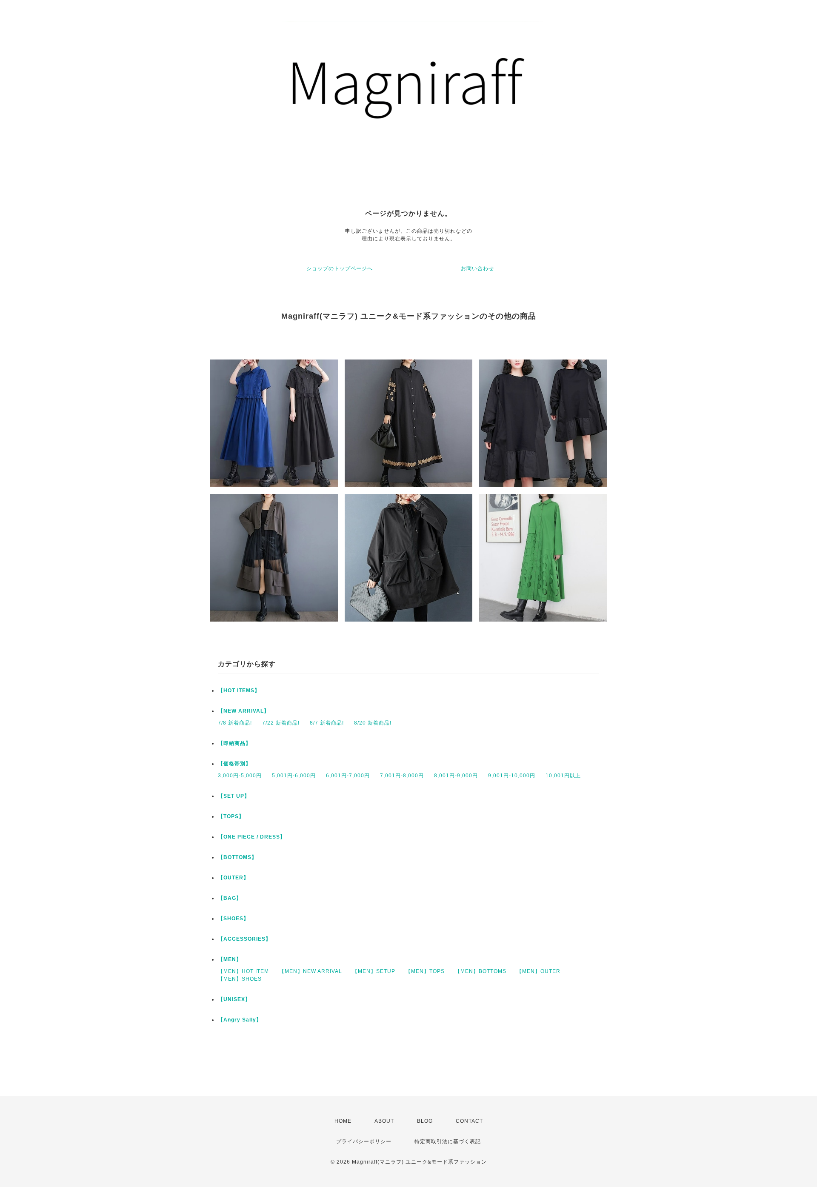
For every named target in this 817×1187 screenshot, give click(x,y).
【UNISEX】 (234, 999)
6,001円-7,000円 (348, 776)
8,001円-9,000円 (456, 776)
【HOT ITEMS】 (239, 690)
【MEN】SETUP (373, 971)
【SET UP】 (234, 796)
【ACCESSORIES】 (244, 939)
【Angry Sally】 (240, 1020)
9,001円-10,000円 (511, 776)
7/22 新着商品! (281, 723)
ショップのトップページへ (339, 268)
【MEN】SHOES (240, 979)
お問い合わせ (477, 268)
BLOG (425, 1121)
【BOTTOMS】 (237, 857)
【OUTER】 (233, 878)
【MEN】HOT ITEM (243, 971)
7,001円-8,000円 (402, 776)
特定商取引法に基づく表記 (447, 1141)
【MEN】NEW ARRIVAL (310, 971)
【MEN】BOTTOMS (480, 971)
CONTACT (469, 1121)
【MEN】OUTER (538, 971)
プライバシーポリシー (363, 1141)
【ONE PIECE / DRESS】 (252, 837)
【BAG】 (230, 898)
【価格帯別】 (234, 764)
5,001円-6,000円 (294, 776)
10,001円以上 (563, 776)
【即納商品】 (234, 743)
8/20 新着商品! (372, 723)
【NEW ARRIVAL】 (243, 711)
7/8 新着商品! (235, 723)
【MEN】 (230, 959)
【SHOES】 (233, 919)
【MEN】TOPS (425, 971)
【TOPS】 (231, 816)
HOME (342, 1121)
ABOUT (384, 1121)
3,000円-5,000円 (240, 776)
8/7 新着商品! (327, 723)
